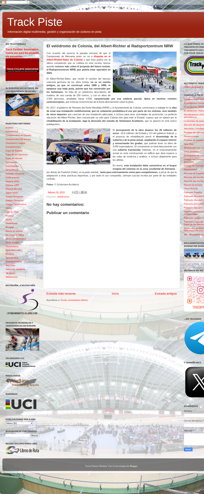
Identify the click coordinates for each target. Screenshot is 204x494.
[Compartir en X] (79, 192)
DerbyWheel (12, 170)
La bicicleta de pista (194, 121)
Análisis (9, 128)
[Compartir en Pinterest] (85, 192)
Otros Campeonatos (16, 239)
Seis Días (10, 265)
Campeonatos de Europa (18, 139)
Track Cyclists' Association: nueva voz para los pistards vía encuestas (22, 53)
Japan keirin (12, 193)
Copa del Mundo (14, 158)
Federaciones (12, 177)
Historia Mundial (14, 189)
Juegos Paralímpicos (16, 204)
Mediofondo (12, 223)
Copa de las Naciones (17, 154)
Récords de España (194, 173)
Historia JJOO (13, 181)
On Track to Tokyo (15, 235)
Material (10, 216)
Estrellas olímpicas (15, 174)
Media (9, 219)
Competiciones (13, 147)
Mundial (10, 227)
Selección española (15, 269)
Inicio (115, 293)
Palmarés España (193, 192)
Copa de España (14, 151)
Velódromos (63, 197)
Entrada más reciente (61, 293)
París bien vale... (14, 250)
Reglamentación (14, 261)
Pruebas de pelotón (194, 140)
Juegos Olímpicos (15, 200)
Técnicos (10, 273)
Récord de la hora (193, 185)
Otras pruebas (191, 152)
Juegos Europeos (14, 196)
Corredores (11, 162)
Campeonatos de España (18, 135)
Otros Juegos (12, 242)
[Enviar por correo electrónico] (73, 192)
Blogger (133, 466)
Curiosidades (12, 166)
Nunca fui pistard (14, 231)
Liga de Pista (12, 212)
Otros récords (191, 188)
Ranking (10, 254)
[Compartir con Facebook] (82, 192)
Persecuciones (191, 136)
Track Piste (34, 22)
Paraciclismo (12, 246)
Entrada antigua (166, 293)
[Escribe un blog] (76, 192)
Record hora (12, 258)
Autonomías (12, 131)
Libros (9, 208)
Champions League (15, 143)
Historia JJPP (12, 185)
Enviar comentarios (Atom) (74, 300)
